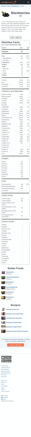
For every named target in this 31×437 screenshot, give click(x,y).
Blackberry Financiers (12, 309)
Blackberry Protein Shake (13, 322)
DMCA (2, 389)
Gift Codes (4, 374)
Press (2, 384)
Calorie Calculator (5, 367)
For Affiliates (4, 386)
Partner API (4, 380)
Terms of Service (5, 391)
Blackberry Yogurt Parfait (13, 327)
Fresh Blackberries (11, 287)
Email (4, 399)
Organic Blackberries (12, 277)
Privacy (3, 387)
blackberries (10, 292)
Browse (3, 6)
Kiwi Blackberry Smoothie (14, 318)
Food (8, 6)
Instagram (5, 397)
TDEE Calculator (5, 369)
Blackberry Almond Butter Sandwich (17, 331)
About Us (3, 382)
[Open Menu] (28, 2)
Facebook (5, 395)
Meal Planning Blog (5, 373)
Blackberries (15, 6)
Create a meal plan (15, 345)
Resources (3, 376)
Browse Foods (4, 365)
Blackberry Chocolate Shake (14, 314)
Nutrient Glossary (5, 371)
